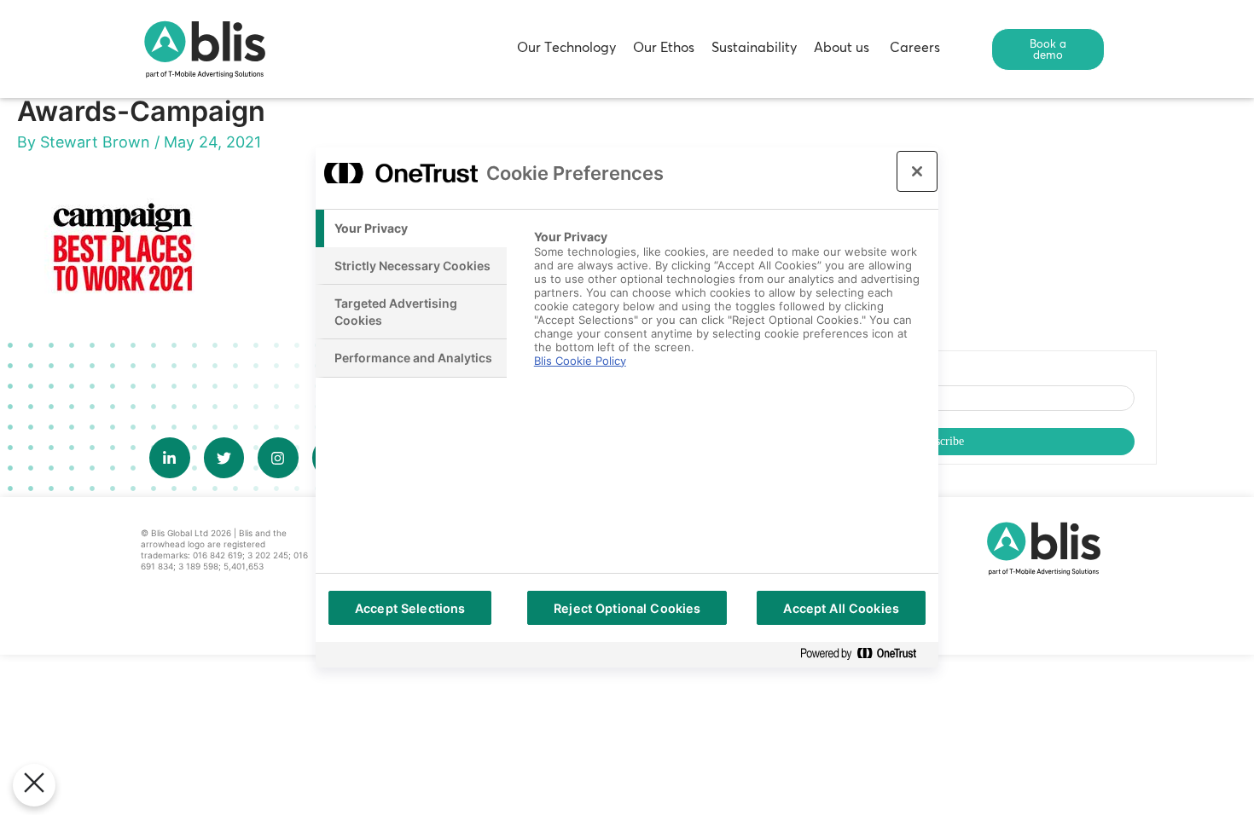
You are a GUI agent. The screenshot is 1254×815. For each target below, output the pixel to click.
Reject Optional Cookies (627, 608)
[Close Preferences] (34, 785)
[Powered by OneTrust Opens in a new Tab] (865, 654)
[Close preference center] (917, 171)
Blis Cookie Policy (580, 360)
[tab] (411, 228)
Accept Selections (410, 608)
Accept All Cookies (841, 608)
